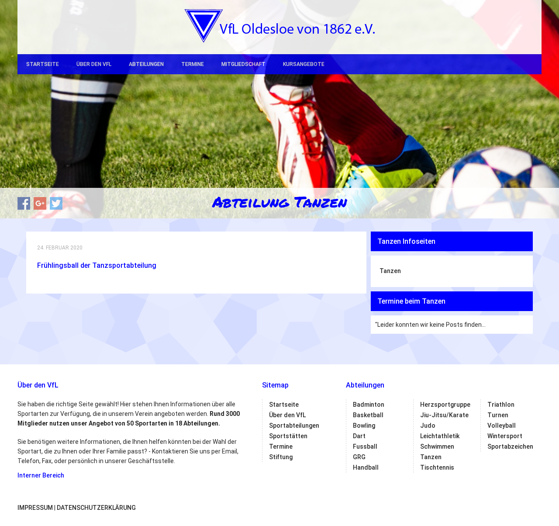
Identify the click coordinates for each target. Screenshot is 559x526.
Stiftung (281, 456)
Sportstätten (288, 436)
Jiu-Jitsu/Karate (444, 415)
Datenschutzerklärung (96, 507)
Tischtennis (437, 467)
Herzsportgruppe (445, 404)
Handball (366, 467)
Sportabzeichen (510, 446)
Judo (427, 425)
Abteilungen (146, 64)
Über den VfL (93, 64)
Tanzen (390, 270)
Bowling (364, 425)
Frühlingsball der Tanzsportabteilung (96, 265)
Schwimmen (437, 446)
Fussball (365, 446)
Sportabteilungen (294, 425)
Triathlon (500, 404)
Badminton (368, 404)
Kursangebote (303, 64)
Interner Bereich (40, 475)
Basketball (368, 415)
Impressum (35, 507)
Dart (359, 436)
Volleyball (501, 425)
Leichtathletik (439, 436)
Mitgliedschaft (243, 64)
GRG (359, 456)
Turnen (497, 415)
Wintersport (504, 436)
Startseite (42, 64)
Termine (192, 64)
